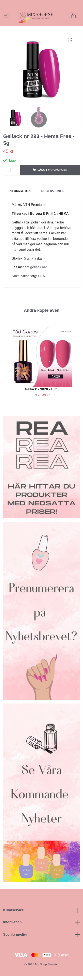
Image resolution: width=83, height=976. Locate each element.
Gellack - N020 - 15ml (41, 403)
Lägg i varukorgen (52, 183)
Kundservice (13, 924)
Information (12, 936)
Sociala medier (15, 948)
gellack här (38, 281)
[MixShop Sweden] (45, 19)
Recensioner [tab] (52, 204)
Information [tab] (20, 204)
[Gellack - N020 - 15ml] (41, 370)
